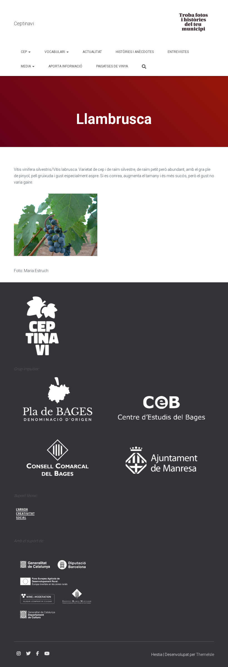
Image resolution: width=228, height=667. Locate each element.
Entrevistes (178, 52)
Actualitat (92, 52)
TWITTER (28, 653)
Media (26, 66)
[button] (29, 52)
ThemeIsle (205, 654)
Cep (24, 52)
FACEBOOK (37, 653)
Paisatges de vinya (112, 66)
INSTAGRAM (18, 653)
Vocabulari (55, 52)
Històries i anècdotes (135, 52)
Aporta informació (65, 66)
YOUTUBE (47, 653)
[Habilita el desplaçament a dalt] (217, 656)
